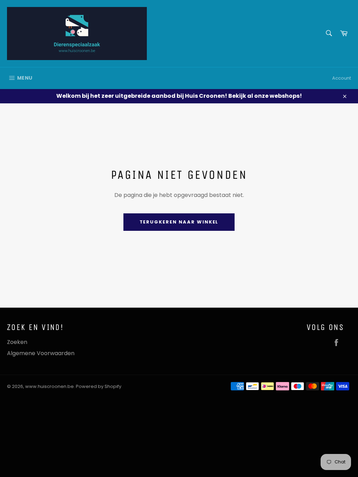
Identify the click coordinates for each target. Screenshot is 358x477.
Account (341, 78)
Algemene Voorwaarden (40, 353)
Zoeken (17, 342)
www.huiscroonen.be (49, 386)
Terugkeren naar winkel (179, 222)
